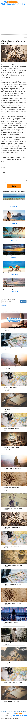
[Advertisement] (14, 20)
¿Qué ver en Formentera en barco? (13, 643)
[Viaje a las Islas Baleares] (14, 233)
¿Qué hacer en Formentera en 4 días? (13, 565)
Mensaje (3, 172)
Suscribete (23, 301)
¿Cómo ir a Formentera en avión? (12, 584)
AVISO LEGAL (16, 711)
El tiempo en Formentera (10, 329)
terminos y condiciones (13, 303)
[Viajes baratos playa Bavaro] (14, 282)
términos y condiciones (17, 182)
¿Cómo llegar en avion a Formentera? (13, 701)
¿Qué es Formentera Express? (11, 428)
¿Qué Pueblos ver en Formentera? (12, 603)
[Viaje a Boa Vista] (14, 267)
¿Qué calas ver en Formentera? (12, 527)
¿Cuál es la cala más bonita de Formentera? (12, 448)
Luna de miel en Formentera (9, 222)
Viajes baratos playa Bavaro (9, 289)
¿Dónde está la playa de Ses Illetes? (13, 508)
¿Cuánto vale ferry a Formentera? (12, 546)
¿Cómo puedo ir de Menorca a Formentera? (11, 388)
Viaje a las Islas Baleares (8, 239)
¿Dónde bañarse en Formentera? (12, 468)
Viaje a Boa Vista (7, 272)
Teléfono (3, 167)
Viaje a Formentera (7, 205)
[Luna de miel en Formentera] (14, 215)
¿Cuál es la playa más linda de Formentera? (12, 408)
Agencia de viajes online (6, 711)
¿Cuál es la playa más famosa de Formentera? (12, 367)
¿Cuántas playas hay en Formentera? (13, 682)
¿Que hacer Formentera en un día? (13, 348)
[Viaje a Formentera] (14, 196)
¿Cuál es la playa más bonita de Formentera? (12, 488)
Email (2, 161)
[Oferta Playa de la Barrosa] (14, 251)
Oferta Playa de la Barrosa (8, 256)
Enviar (14, 186)
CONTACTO (24, 711)
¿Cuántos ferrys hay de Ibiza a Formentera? (11, 623)
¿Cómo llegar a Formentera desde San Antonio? (14, 662)
